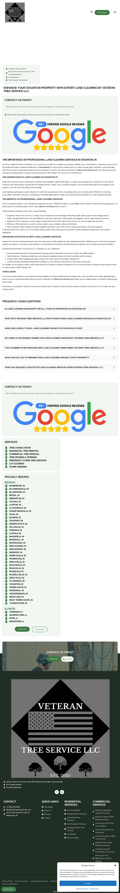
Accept (88, 883)
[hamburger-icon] (115, 12)
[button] (115, 865)
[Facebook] (57, 792)
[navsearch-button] (91, 12)
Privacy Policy (94, 888)
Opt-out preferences (82, 888)
